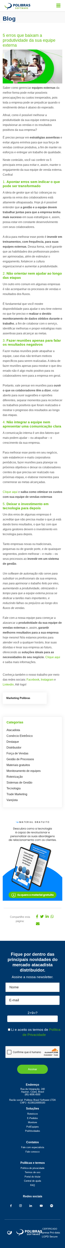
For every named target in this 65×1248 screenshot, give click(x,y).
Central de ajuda (32, 1180)
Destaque (12, 741)
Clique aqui (10, 491)
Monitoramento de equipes (23, 770)
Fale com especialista (32, 1147)
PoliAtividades (32, 1131)
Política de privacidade (32, 1168)
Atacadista (13, 730)
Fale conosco (32, 1151)
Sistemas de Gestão (19, 782)
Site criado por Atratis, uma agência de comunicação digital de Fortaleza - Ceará (9, 1233)
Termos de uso (32, 1172)
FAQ (32, 1185)
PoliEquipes (32, 1126)
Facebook (33, 679)
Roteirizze (32, 1113)
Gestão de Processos (20, 759)
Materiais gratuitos (18, 765)
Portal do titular (32, 1176)
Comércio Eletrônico (19, 735)
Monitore (32, 1122)
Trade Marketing (16, 794)
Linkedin (8, 684)
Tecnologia (13, 788)
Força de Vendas (17, 753)
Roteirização (14, 776)
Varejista (12, 800)
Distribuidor (13, 747)
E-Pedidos (32, 1118)
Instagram (47, 679)
